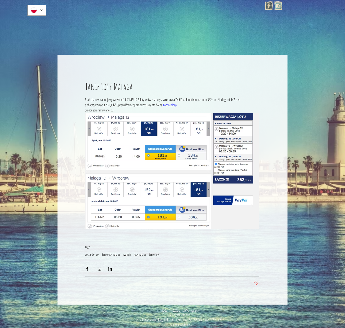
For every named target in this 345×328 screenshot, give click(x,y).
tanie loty (154, 254)
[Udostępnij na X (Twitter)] (98, 269)
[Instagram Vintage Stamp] (278, 6)
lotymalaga (140, 254)
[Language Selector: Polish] (36, 10)
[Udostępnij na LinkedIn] (110, 269)
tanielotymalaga (111, 254)
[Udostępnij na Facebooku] (87, 269)
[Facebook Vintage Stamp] (268, 6)
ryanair (127, 254)
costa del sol (92, 254)
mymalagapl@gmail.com (159, 319)
